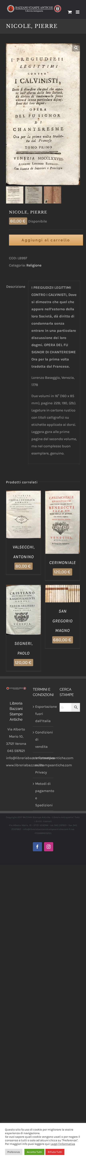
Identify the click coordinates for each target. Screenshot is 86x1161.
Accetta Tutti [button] (34, 1151)
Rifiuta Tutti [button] (55, 1151)
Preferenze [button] (13, 1151)
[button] (76, 47)
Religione (33, 265)
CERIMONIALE (62, 562)
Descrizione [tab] (15, 286)
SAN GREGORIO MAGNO (62, 621)
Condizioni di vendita (43, 739)
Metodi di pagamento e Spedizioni (43, 794)
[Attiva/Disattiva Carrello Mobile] (70, 12)
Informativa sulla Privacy (43, 765)
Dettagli (23, 520)
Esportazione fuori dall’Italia (43, 713)
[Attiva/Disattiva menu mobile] (78, 12)
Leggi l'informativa (63, 1144)
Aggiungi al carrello (46, 240)
